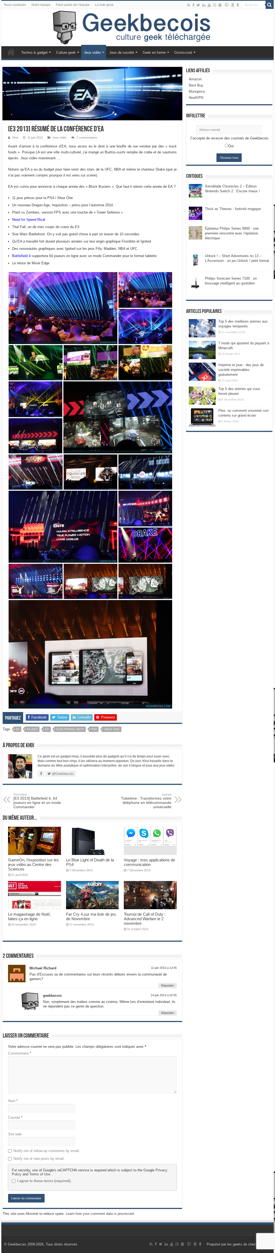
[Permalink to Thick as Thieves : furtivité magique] (195, 213)
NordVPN (196, 98)
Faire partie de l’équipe (73, 5)
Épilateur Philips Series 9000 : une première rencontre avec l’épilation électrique (232, 233)
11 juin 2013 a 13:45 (164, 967)
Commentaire (19, 1053)
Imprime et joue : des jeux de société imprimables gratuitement (241, 370)
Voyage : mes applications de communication (149, 862)
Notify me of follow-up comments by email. (46, 1151)
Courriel (15, 1117)
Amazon (195, 79)
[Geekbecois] (137, 27)
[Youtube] (209, 5)
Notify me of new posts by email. (39, 1159)
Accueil (11, 51)
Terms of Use (39, 1174)
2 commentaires (87, 137)
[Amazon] (232, 5)
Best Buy (196, 85)
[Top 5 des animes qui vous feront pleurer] (202, 396)
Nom (13, 1101)
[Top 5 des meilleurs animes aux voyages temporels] (202, 328)
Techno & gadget (34, 52)
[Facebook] (193, 5)
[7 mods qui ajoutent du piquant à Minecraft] (202, 350)
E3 (17, 729)
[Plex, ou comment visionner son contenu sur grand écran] (202, 417)
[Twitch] (226, 5)
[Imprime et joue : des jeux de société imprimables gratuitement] (202, 372)
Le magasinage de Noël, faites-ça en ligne (29, 916)
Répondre (167, 985)
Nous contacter (15, 5)
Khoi (15, 137)
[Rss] (189, 5)
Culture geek (66, 52)
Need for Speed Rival (28, 220)
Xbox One (112, 729)
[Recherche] (270, 5)
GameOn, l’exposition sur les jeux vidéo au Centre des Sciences (33, 864)
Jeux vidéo (92, 52)
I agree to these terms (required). (44, 1181)
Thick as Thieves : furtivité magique (233, 209)
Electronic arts (70, 729)
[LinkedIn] (204, 5)
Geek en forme (154, 52)
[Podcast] (238, 5)
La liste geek (104, 5)
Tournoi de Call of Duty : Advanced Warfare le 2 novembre (144, 919)
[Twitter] (198, 5)
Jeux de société (121, 52)
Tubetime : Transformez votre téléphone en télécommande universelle (146, 801)
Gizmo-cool (183, 52)
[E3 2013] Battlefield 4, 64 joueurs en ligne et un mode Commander (37, 801)
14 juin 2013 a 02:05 (164, 995)
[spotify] (220, 5)
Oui (231, 146)
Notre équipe (40, 5)
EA (47, 729)
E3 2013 (32, 729)
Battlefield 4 (21, 256)
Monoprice (197, 91)
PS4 (94, 729)
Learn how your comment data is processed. (100, 1214)
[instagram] (214, 5)
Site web (14, 1134)
